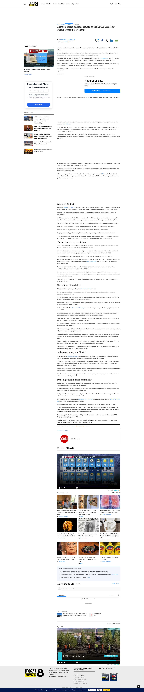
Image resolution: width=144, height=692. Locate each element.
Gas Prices (61, 4)
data (103, 174)
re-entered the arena (86, 288)
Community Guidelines (59, 670)
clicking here (114, 574)
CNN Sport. (67, 124)
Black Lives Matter (73, 356)
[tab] (61, 595)
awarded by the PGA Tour (85, 399)
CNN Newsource (62, 39)
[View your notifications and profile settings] (118, 595)
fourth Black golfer (91, 261)
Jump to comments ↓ (62, 430)
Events (68, 4)
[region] (88, 603)
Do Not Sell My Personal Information (58, 676)
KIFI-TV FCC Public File (58, 672)
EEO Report (52, 668)
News (43, 4)
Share (77, 4)
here (89, 577)
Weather (48, 4)
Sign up (117, 583)
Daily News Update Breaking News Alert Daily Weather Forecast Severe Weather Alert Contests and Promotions (80, 679)
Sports (55, 4)
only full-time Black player (78, 308)
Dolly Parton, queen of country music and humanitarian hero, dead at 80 (43, 128)
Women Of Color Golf (70, 207)
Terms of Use (59, 668)
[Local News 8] (34, 4)
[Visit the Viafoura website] (116, 623)
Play (73, 4)
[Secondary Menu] (26, 4)
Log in (113, 583)
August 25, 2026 (28, 74)
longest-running (104, 58)
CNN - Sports (71, 426)
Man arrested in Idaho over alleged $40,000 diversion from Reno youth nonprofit (43, 136)
